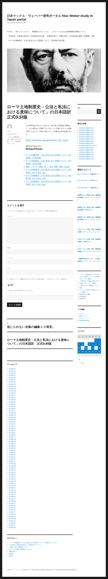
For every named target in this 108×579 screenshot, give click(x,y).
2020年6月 (12, 501)
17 (79, 352)
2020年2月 (12, 510)
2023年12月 (12, 439)
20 (89, 352)
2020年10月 (12, 492)
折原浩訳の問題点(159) (86, 143)
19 (86, 352)
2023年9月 (12, 444)
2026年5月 (12, 375)
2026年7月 (12, 371)
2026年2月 (12, 382)
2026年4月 (12, 378)
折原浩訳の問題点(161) (86, 139)
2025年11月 (12, 389)
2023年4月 (12, 455)
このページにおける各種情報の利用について (68, 32)
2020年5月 (12, 503)
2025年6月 (12, 400)
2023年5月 (12, 452)
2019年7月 (12, 525)
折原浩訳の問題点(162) (86, 137)
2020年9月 (12, 494)
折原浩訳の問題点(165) (86, 130)
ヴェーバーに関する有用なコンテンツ (20, 549)
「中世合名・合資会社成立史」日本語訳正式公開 (25, 36)
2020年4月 (12, 505)
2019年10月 (12, 519)
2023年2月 (12, 459)
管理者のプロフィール (40, 32)
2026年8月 (12, 369)
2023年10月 (12, 441)
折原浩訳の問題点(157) (86, 150)
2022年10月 (12, 466)
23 (99, 352)
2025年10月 (12, 391)
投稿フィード (83, 316)
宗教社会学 (12, 551)
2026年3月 (12, 380)
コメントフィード (84, 318)
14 (92, 348)
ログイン (82, 314)
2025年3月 (12, 406)
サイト (9, 268)
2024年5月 (12, 428)
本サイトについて (22, 32)
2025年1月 (12, 411)
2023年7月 (12, 448)
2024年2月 (12, 435)
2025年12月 (12, 386)
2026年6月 (12, 373)
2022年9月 (12, 468)
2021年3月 (12, 488)
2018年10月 (12, 527)
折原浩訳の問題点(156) (86, 152)
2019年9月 (12, 521)
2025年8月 (12, 395)
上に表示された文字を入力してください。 (21, 290)
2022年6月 (12, 472)
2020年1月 (12, 512)
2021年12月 (12, 481)
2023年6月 (12, 450)
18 (82, 352)
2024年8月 (12, 422)
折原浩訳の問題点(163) (86, 135)
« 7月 (82, 363)
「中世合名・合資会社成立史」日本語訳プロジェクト (25, 545)
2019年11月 (12, 516)
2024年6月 (12, 426)
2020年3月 (12, 508)
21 (92, 352)
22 (96, 352)
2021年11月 (12, 483)
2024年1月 (12, 437)
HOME (9, 32)
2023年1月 (12, 461)
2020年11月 (12, 490)
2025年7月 (12, 397)
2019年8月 (12, 523)
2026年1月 (12, 384)
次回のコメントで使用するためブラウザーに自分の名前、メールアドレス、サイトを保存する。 (39, 279)
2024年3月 (12, 433)
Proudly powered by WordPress (66, 570)
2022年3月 (12, 479)
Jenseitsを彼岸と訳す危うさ (88, 146)
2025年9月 (12, 393)
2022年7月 (12, 470)
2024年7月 (12, 424)
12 (86, 348)
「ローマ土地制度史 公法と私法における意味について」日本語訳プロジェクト (33, 543)
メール (10, 258)
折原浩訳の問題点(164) (86, 132)
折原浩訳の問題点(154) (86, 157)
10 (79, 348)
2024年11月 (12, 415)
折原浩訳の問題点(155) (86, 154)
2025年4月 (12, 404)
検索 (79, 108)
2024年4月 (12, 430)
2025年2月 (12, 408)
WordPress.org (84, 320)
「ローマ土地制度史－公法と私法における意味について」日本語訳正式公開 (35, 40)
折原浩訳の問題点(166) (86, 128)
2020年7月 (12, 499)
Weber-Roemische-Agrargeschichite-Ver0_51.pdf (47, 140)
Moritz (9, 131)
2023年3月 (12, 457)
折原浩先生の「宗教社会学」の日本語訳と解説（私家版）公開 (70, 36)
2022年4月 (12, 477)
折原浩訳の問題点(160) (86, 141)
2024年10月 (12, 417)
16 (99, 348)
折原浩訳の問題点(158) (86, 148)
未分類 (11, 554)
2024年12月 (12, 413)
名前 (9, 248)
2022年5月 (12, 475)
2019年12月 (12, 514)
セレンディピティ (83, 174)
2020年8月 (12, 497)
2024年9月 (12, 419)
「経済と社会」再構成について (18, 547)
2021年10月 (12, 486)
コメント (10, 216)
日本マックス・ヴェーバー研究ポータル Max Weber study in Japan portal (30, 570)
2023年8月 (12, 446)
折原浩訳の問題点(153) (86, 159)
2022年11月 (12, 463)
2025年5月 (12, 402)
